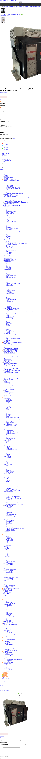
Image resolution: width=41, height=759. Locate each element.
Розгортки (8, 324)
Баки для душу (8, 281)
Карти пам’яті (8, 488)
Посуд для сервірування (10, 471)
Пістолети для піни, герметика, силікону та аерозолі (15, 231)
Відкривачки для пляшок (10, 405)
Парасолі (7, 626)
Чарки (7, 462)
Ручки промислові (9, 602)
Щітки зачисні (8, 253)
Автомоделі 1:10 (9, 571)
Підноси (7, 416)
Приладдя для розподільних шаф (9, 352)
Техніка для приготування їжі (9, 654)
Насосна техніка (7, 594)
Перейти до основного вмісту (12, 0)
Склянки (7, 461)
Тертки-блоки (8, 236)
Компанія (1, 746)
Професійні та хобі (9, 562)
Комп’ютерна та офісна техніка (9, 503)
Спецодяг (5, 381)
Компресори (8, 274)
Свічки (7, 339)
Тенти (7, 286)
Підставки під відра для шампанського (12, 417)
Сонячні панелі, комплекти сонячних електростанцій (15, 193)
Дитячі (7, 547)
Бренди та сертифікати (6, 153)
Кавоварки (8, 661)
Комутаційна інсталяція (8, 369)
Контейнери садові (9, 284)
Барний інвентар (7, 398)
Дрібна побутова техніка (8, 652)
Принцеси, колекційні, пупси (11, 569)
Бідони (7, 282)
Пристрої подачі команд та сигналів (10, 196)
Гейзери (7, 408)
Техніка (7, 302)
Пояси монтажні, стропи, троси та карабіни (11, 378)
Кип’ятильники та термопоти (9, 389)
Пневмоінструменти (9, 276)
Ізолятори (5, 357)
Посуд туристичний (7, 663)
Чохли (7, 214)
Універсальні (8, 444)
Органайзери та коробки (10, 337)
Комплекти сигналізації (10, 527)
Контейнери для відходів (10, 616)
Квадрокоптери (6, 559)
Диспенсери (6, 429)
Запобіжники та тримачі (8, 194)
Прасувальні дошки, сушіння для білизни (13, 338)
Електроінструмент (7, 256)
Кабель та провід (7, 343)
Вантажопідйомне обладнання (11, 217)
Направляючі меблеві (9, 627)
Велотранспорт (6, 641)
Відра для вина (8, 406)
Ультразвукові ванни (7, 340)
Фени (7, 653)
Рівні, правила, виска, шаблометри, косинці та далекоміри (16, 232)
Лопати (7, 336)
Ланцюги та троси (9, 208)
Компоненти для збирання (10, 561)
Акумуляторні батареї (9, 186)
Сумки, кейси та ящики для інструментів (11, 334)
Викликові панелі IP (9, 521)
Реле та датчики (6, 199)
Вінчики (7, 447)
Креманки (7, 460)
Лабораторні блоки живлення (11, 191)
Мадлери (7, 413)
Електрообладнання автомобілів (9, 647)
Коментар (1, 754)
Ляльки (5, 568)
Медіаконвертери (9, 515)
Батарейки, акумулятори (10, 520)
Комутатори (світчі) (9, 513)
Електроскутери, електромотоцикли (12, 650)
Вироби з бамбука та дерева (10, 404)
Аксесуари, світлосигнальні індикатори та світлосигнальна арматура (18, 197)
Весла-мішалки (8, 446)
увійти (13, 138)
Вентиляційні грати (9, 605)
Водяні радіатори (7, 386)
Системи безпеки (7, 519)
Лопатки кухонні (9, 450)
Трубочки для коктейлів (10, 422)
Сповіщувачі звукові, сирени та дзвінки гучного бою (13, 201)
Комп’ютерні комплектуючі (8, 505)
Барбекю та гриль (9, 655)
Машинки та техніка (9, 579)
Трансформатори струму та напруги (10, 203)
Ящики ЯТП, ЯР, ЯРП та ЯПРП (9, 354)
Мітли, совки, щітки (9, 622)
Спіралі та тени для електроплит (9, 393)
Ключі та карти (8, 525)
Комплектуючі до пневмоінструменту (12, 273)
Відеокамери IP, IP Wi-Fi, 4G (11, 497)
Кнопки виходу (8, 526)
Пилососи (7, 618)
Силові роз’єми (6, 361)
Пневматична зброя (9, 557)
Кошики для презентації (10, 468)
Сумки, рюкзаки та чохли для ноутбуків (13, 490)
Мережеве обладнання (8, 509)
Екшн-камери (8, 533)
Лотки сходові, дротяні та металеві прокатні (11, 345)
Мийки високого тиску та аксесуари (12, 210)
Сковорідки (8, 466)
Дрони (7, 553)
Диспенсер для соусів (9, 430)
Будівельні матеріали (7, 239)
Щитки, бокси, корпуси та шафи (9, 353)
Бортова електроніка (9, 539)
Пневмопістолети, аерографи (11, 277)
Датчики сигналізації (9, 524)
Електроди (6, 591)
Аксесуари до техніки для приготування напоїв (14, 659)
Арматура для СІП (7, 364)
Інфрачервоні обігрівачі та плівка (9, 388)
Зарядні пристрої (9, 541)
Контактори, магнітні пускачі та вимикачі (11, 195)
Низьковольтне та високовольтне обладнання (17, 6)
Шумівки (7, 455)
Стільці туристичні (9, 669)
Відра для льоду (8, 407)
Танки (7, 587)
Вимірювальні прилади (8, 183)
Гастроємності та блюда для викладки (10, 424)
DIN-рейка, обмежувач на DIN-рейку (10, 363)
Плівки (7, 251)
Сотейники (8, 454)
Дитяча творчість (7, 548)
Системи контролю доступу (11, 530)
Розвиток (7, 583)
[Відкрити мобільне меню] (17, 5)
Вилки (7, 478)
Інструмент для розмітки (10, 247)
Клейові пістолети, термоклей (11, 312)
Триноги (7, 664)
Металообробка (8, 266)
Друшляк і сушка (9, 448)
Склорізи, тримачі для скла (10, 326)
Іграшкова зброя (7, 556)
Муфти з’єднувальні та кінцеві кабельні (11, 372)
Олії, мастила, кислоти (10, 249)
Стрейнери (8, 420)
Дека (7, 465)
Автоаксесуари (6, 206)
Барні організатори (9, 402)
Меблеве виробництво (10, 265)
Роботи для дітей (9, 581)
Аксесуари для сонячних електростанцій (13, 187)
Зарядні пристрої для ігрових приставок (13, 485)
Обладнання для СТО (7, 269)
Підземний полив (9, 296)
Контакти (3, 152)
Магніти (7, 224)
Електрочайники (9, 660)
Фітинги (7, 278)
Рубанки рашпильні (9, 233)
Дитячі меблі (8, 631)
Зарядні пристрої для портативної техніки (13, 486)
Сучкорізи (7, 300)
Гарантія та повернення (6, 159)
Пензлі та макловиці (9, 230)
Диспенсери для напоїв (10, 431)
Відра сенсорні (8, 614)
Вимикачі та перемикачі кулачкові (10, 182)
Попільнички (8, 470)
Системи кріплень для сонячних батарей (11, 348)
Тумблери (5, 204)
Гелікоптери (6, 546)
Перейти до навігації (3, 0)
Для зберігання (8, 441)
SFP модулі (8, 511)
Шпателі (7, 237)
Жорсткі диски (8, 507)
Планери (7, 567)
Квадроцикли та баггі (9, 644)
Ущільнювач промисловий (10, 603)
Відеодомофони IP (9, 522)
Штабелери (6, 341)
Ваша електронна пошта (4, 744)
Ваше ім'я (1, 740)
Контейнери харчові (7, 440)
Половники (8, 482)
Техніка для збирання (7, 617)
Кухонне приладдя (7, 445)
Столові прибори (7, 477)
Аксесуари (8, 207)
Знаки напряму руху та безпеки (9, 367)
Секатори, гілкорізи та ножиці (11, 299)
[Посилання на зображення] (5, 164)
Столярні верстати (9, 268)
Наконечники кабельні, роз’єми (9, 373)
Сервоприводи (8, 545)
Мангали (7, 667)
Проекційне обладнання (8, 517)
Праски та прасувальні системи (11, 619)
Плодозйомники (9, 297)
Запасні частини (9, 272)
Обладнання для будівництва (9, 260)
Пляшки (7, 452)
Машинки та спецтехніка (8, 570)
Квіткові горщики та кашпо (10, 639)
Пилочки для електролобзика (11, 250)
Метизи (5, 347)
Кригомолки (8, 412)
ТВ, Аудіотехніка (7, 531)
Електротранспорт (7, 649)
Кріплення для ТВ (9, 532)
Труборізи (7, 329)
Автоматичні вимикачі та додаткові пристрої (32, 6)
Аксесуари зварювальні (8, 590)
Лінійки (7, 223)
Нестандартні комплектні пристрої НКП (11, 351)
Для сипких (8, 442)
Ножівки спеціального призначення (12, 228)
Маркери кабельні (7, 371)
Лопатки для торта (9, 480)
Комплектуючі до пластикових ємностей (13, 283)
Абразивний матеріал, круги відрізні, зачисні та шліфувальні (16, 243)
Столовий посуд (7, 473)
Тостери (7, 657)
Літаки (7, 555)
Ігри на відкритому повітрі (10, 585)
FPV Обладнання (9, 536)
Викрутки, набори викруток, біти (11, 309)
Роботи (5, 580)
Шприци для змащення (10, 331)
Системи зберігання (9, 285)
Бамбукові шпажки (9, 399)
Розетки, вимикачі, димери (8, 360)
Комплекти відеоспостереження (11, 500)
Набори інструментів (9, 317)
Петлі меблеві (8, 628)
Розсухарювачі (8, 325)
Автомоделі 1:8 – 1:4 (9, 573)
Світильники (6, 178)
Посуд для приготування (8, 464)
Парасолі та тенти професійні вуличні (10, 624)
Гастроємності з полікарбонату (11, 428)
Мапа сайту (4, 161)
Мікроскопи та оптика (8, 258)
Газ (6, 245)
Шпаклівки (8, 241)
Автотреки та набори (9, 578)
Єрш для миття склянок (10, 410)
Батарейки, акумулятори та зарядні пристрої (13, 188)
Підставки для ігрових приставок (11, 489)
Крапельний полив (9, 292)
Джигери (7, 409)
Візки (7, 219)
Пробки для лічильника (8, 359)
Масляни (7, 315)
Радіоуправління (9, 544)
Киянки (7, 222)
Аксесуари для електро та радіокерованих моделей (12, 535)
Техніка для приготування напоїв (9, 658)
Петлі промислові (9, 601)
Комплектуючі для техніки (10, 290)
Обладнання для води (7, 261)
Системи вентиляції (7, 604)
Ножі (7, 294)
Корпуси (7, 508)
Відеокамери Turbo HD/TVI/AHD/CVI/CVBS (13, 498)
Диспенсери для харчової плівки (11, 433)
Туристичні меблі (7, 668)
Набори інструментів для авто (11, 211)
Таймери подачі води (9, 301)
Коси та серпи (8, 291)
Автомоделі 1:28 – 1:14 (10, 572)
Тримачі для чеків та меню (10, 421)
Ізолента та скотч (7, 376)
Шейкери (7, 423)
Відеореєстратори (9, 499)
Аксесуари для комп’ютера (8, 491)
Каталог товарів (6, 6)
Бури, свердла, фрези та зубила (11, 244)
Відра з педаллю (9, 613)
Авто (7, 551)
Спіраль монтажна (7, 382)
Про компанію (4, 155)
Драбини (7, 220)
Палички (7, 481)
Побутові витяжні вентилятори (11, 606)
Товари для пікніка (7, 666)
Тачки (7, 235)
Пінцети (7, 320)
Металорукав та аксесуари (8, 346)
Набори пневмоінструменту (11, 275)
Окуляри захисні (9, 229)
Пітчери (7, 418)
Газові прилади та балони (8, 387)
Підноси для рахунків (9, 469)
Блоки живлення (9, 506)
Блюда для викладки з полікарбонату (12, 426)
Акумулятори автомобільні (10, 648)
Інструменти (8, 576)
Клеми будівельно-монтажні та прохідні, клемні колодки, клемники (15, 368)
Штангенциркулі (9, 238)
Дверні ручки (8, 609)
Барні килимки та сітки (10, 400)
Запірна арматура (9, 307)
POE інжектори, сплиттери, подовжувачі (13, 510)
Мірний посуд (8, 414)
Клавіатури (8, 493)
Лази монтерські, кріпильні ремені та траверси (12, 377)
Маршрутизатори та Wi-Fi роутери (12, 514)
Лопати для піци (9, 437)
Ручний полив (8, 298)
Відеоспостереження (7, 495)
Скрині (7, 633)
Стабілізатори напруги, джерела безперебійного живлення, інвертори (16, 202)
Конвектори (6, 390)
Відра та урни (8, 615)
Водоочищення (8, 306)
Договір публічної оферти (6, 160)
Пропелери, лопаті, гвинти (10, 543)
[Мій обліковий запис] (24, 5)
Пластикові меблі (7, 630)
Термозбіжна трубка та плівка (9, 383)
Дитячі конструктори (9, 564)
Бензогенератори (7, 215)
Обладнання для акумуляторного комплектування (14, 192)
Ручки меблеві (8, 629)
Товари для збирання (7, 621)
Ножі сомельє (8, 415)
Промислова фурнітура (8, 600)
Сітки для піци (8, 439)
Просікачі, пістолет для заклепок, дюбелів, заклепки (15, 321)
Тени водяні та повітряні (8, 394)
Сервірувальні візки (9, 472)
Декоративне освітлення (8, 174)
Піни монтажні (8, 240)
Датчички (7, 288)
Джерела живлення (7, 184)
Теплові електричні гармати (9, 395)
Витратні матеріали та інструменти (10, 242)
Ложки (7, 479)
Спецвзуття (6, 380)
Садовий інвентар (7, 280)
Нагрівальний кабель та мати (9, 392)
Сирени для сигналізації (10, 529)
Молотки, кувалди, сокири (10, 316)
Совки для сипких (9, 453)
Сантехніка (6, 304)
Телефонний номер (3, 742)
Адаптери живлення (9, 185)
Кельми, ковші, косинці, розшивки (12, 221)
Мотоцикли (8, 645)
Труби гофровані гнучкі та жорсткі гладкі (11, 349)
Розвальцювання (9, 323)
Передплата (13, 93)
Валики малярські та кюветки (11, 216)
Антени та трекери (9, 538)
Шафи (7, 635)
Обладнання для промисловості (9, 262)
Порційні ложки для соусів (10, 438)
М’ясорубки (8, 656)
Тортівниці (8, 476)
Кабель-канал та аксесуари (8, 344)
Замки (5, 257)
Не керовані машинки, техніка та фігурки (11, 577)
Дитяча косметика (9, 549)
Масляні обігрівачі (7, 391)
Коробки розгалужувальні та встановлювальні (12, 370)
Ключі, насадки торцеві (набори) (11, 313)
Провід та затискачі (9, 212)
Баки (7, 612)
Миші (7, 494)
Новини (3, 154)
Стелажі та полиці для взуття (11, 634)
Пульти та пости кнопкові (10, 198)
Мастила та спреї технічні (10, 209)
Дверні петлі (8, 608)
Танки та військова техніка (8, 586)
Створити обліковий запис (4, 690)
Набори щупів (8, 227)
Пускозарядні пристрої (10, 213)
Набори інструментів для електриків (10, 259)
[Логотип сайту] (20, 2)
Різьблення (8, 322)
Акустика (7, 575)
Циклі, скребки (8, 330)
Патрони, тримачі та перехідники (9, 358)
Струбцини (8, 328)
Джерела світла (6, 175)
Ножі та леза (8, 248)
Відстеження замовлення (6, 158)
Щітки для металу (9, 332)
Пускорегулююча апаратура (8, 177)
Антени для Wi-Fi (9, 512)
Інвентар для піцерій (7, 436)
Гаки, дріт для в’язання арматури (9, 365)
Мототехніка (6, 643)
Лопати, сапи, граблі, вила (10, 293)
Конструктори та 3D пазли (8, 563)
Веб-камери (8, 492)
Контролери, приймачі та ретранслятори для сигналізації (15, 528)
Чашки (7, 463)
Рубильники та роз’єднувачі (9, 200)
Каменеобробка (8, 264)
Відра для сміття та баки (8, 611)
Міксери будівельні (9, 225)
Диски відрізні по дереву (10, 246)
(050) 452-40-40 (6, 144)
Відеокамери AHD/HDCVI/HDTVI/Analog (13, 496)
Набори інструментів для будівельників (12, 226)
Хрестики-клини (9, 252)
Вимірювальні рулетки (10, 218)
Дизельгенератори (7, 255)
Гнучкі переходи (9, 523)
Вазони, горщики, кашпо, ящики (9, 638)
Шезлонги (8, 636)
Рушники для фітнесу (9, 598)
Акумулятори (8, 537)
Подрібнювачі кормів (7, 595)
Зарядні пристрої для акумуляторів (12, 189)
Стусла (7, 234)
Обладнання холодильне (8, 270)
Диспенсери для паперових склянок (12, 432)
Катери (7, 554)
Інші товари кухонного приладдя (11, 449)
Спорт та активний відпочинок (9, 584)
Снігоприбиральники (7, 333)
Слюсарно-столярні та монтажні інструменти (11, 308)
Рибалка (5, 665)
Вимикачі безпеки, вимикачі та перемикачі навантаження (14, 181)
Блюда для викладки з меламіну (11, 425)
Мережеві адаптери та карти (11, 516)
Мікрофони (8, 501)
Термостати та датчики (8, 396)
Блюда (7, 474)
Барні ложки (8, 401)
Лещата (7, 314)
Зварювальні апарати (7, 592)
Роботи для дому (9, 620)
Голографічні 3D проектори (10, 518)
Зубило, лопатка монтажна (10, 310)
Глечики (7, 458)
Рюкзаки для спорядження (8, 379)
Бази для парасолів (9, 625)
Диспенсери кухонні (9, 434)
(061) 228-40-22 (6, 149)
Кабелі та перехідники (10, 487)
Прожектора (6, 176)
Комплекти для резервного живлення (12, 190)
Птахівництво (8, 267)
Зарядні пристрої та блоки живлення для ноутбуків (14, 504)
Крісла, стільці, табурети (10, 632)
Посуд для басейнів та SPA (8, 456)
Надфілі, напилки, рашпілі (10, 318)
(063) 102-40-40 (6, 147)
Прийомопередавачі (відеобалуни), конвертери (14, 502)
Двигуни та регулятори (10, 540)
